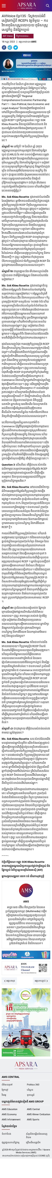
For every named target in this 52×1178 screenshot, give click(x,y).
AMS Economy (9, 1114)
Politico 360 (33, 1084)
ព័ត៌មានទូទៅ (7, 1084)
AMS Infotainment (11, 1119)
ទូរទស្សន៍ (31, 1095)
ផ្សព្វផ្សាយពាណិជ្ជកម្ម (10, 1142)
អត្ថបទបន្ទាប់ (40, 980)
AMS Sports (33, 1119)
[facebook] (4, 47)
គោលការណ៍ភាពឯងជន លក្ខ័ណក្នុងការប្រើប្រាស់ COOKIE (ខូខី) (26, 1156)
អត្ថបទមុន (10, 980)
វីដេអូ (4, 1095)
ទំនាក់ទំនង (6, 1133)
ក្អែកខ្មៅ (5, 1089)
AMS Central (33, 1109)
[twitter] (15, 47)
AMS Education (9, 1109)
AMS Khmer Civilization (38, 1114)
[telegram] (10, 47)
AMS (26, 901)
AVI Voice (8, 36)
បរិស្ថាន (30, 1089)
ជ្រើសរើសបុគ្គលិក (33, 1142)
